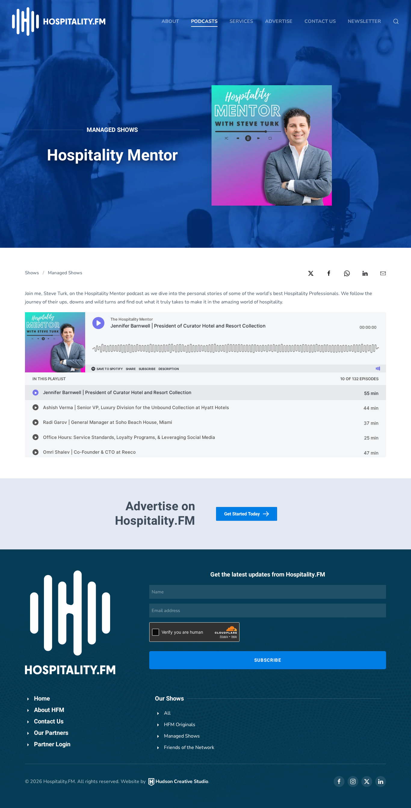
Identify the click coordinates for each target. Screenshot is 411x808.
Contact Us (320, 21)
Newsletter (364, 21)
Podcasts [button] (204, 21)
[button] (396, 21)
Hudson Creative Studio (182, 781)
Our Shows (169, 698)
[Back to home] (58, 21)
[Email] (383, 273)
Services (241, 21)
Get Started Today (242, 514)
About (170, 21)
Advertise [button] (278, 21)
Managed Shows (112, 130)
